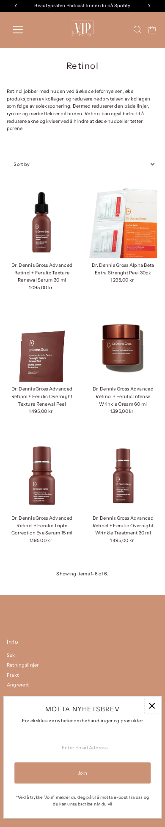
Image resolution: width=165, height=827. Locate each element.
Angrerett (18, 685)
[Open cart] (152, 29)
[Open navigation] (24, 29)
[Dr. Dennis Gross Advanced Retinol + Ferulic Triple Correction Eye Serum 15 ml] (42, 476)
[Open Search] (137, 29)
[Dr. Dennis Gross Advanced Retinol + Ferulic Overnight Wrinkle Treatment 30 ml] (123, 476)
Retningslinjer (23, 665)
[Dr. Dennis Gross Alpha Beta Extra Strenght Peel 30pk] (123, 223)
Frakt (13, 675)
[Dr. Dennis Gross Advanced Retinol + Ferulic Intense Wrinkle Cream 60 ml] (123, 347)
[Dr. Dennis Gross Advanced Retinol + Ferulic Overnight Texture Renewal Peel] (42, 347)
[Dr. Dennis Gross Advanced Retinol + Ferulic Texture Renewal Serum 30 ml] (42, 223)
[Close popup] (151, 706)
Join (82, 773)
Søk (11, 655)
